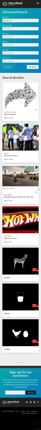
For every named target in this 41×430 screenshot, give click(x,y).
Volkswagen (8, 195)
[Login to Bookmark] (36, 110)
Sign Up (31, 392)
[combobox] (20, 29)
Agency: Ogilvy (8, 159)
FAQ (17, 411)
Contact (22, 411)
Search (33, 67)
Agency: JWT (8, 242)
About (28, 411)
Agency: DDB (8, 200)
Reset (9, 67)
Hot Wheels (7, 236)
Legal (23, 413)
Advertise (34, 411)
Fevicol (6, 153)
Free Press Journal (10, 112)
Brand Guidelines (32, 413)
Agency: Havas (8, 118)
